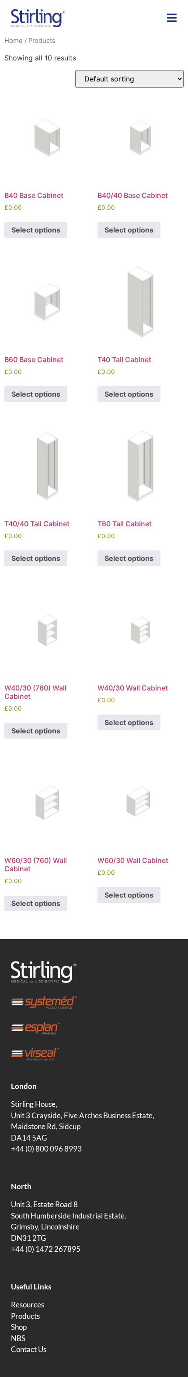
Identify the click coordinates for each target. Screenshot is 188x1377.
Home (13, 41)
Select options (35, 229)
